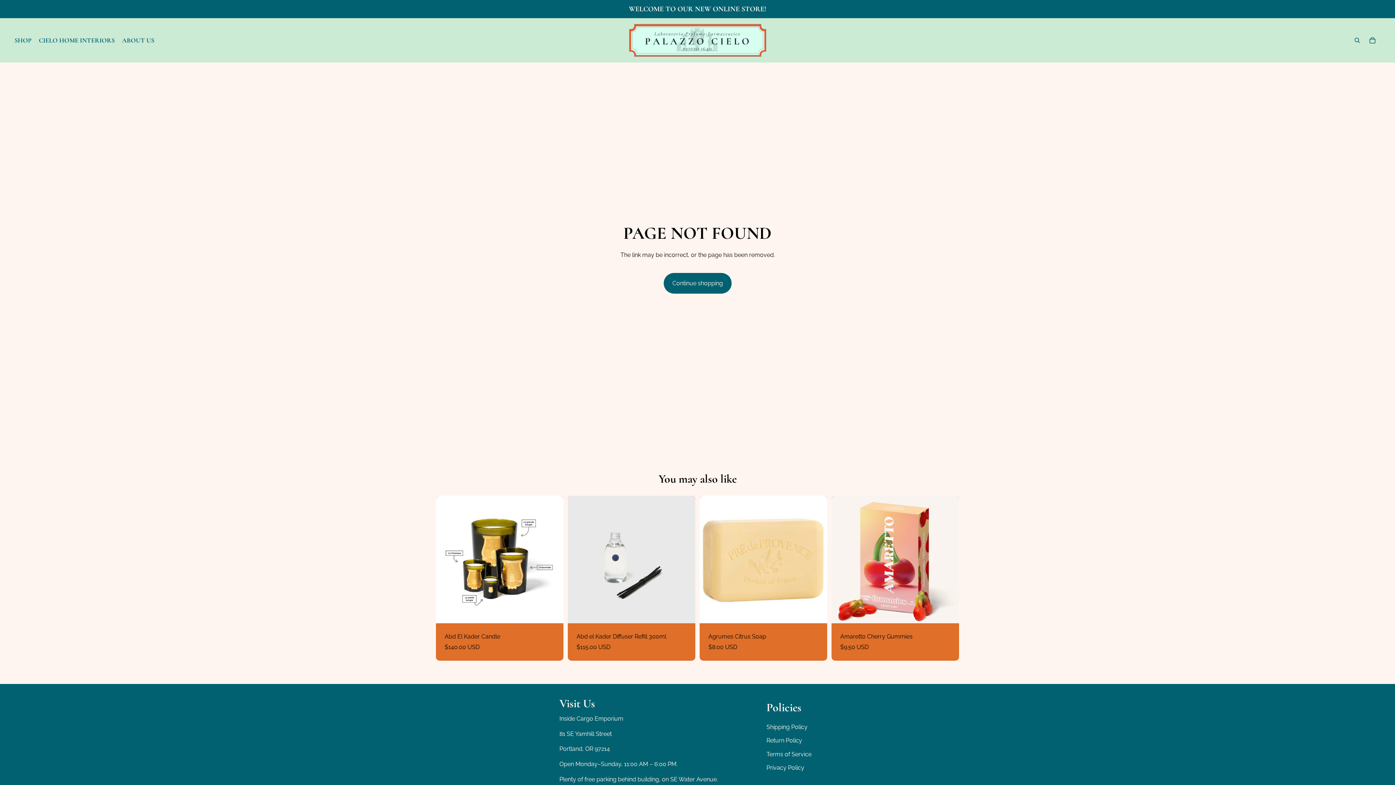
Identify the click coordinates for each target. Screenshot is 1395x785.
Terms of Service (789, 754)
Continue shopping (697, 283)
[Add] (684, 612)
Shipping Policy (787, 726)
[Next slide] (552, 559)
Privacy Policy (785, 767)
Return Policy (784, 740)
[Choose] (552, 612)
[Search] (1357, 40)
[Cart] (1372, 40)
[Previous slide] (447, 559)
